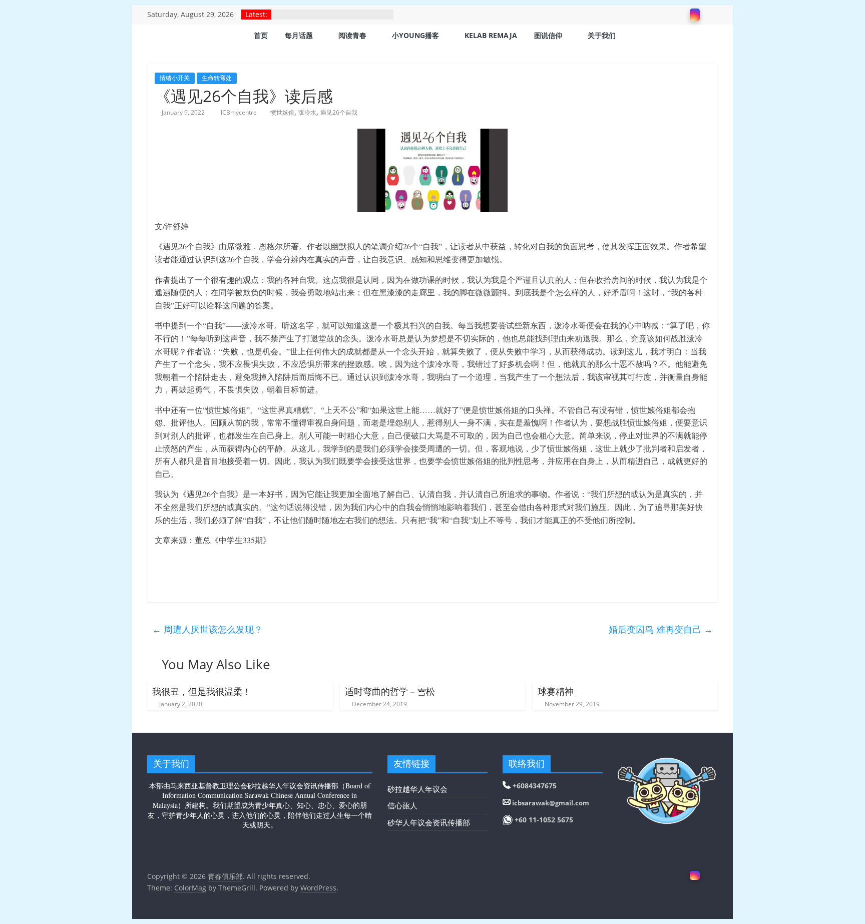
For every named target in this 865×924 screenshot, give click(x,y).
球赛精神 (556, 691)
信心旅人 (402, 805)
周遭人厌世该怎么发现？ (207, 629)
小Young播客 (415, 35)
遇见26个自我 (338, 112)
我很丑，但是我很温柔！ (201, 691)
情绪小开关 (175, 78)
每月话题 (299, 35)
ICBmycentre (239, 112)
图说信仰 (548, 35)
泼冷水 (307, 112)
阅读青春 (352, 35)
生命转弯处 (217, 78)
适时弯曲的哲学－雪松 (390, 691)
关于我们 (602, 35)
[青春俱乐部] (159, 36)
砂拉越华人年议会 (417, 789)
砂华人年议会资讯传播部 (428, 822)
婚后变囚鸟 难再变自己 (661, 629)
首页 (261, 35)
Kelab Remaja (491, 35)
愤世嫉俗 (282, 112)
